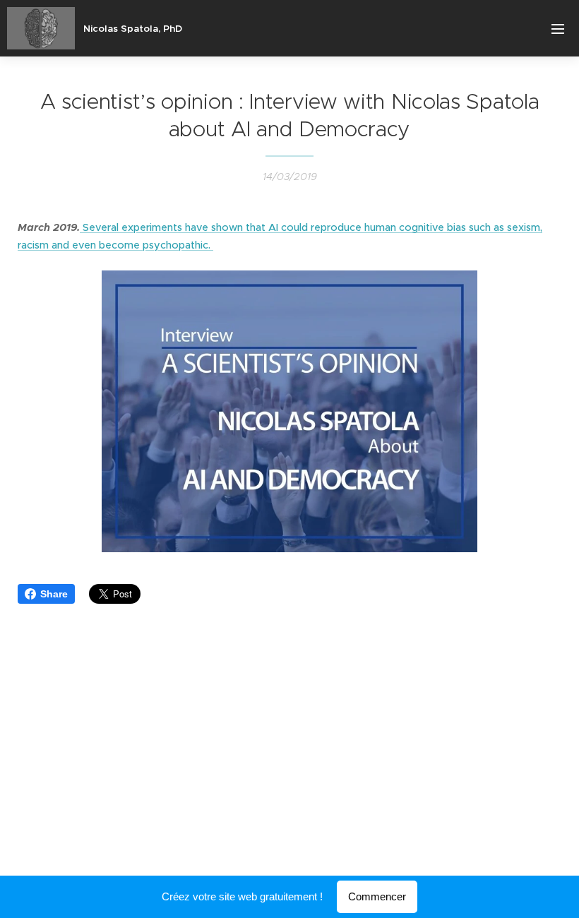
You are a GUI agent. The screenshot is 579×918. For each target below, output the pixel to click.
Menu (558, 28)
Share (54, 594)
